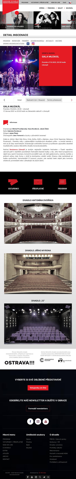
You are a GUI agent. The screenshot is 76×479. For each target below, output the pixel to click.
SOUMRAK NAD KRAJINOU (9, 26)
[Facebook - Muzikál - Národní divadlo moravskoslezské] (28, 43)
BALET (60, 8)
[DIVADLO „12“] (38, 323)
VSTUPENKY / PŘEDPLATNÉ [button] (39, 2)
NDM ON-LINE (8, 445)
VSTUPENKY (13, 189)
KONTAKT (6, 459)
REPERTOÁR (16, 41)
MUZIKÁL (69, 8)
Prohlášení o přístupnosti (58, 462)
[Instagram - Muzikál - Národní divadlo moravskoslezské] (33, 43)
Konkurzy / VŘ (55, 442)
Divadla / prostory (56, 445)
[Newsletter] (44, 477)
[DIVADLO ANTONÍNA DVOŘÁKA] (38, 223)
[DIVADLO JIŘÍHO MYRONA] (38, 273)
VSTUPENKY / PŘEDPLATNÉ (13, 442)
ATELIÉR (6, 453)
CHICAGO (31, 26)
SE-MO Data (42, 472)
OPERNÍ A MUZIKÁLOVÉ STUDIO (13, 43)
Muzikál (29, 448)
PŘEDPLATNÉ (38, 189)
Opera (28, 439)
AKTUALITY (50, 41)
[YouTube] (32, 477)
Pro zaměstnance (56, 456)
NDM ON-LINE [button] (55, 2)
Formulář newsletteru (38, 408)
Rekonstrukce (54, 450)
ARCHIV (5, 456)
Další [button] (64, 2)
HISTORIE (58, 41)
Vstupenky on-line (38, 388)
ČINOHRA (51, 8)
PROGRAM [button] (25, 2)
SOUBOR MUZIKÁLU (37, 41)
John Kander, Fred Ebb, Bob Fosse (37, 28)
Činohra (29, 442)
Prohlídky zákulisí (56, 448)
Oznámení (53, 459)
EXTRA (5, 450)
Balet (28, 445)
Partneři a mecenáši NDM (59, 453)
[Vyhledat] (40, 477)
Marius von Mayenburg (6, 28)
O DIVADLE (7, 448)
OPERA (41, 8)
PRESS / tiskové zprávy (58, 439)
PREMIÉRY (25, 41)
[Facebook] (28, 477)
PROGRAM (6, 41)
